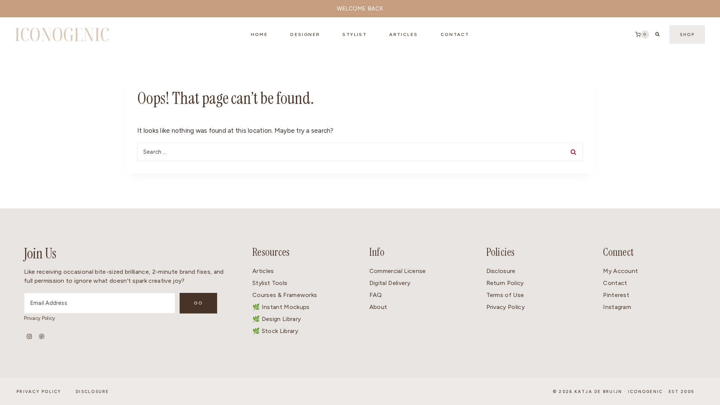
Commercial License (397, 270)
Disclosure (501, 270)
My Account (620, 270)
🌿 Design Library (276, 318)
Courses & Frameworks (284, 294)
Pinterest (616, 294)
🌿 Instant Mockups (280, 306)
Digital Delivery (389, 282)
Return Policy (505, 282)
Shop (687, 34)
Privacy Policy (39, 318)
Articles (403, 34)
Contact (615, 282)
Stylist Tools (269, 282)
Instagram (617, 306)
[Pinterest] (41, 336)
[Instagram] (29, 336)
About (378, 306)
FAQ (375, 294)
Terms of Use (505, 294)
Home (259, 34)
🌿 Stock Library (275, 330)
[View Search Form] (657, 34)
